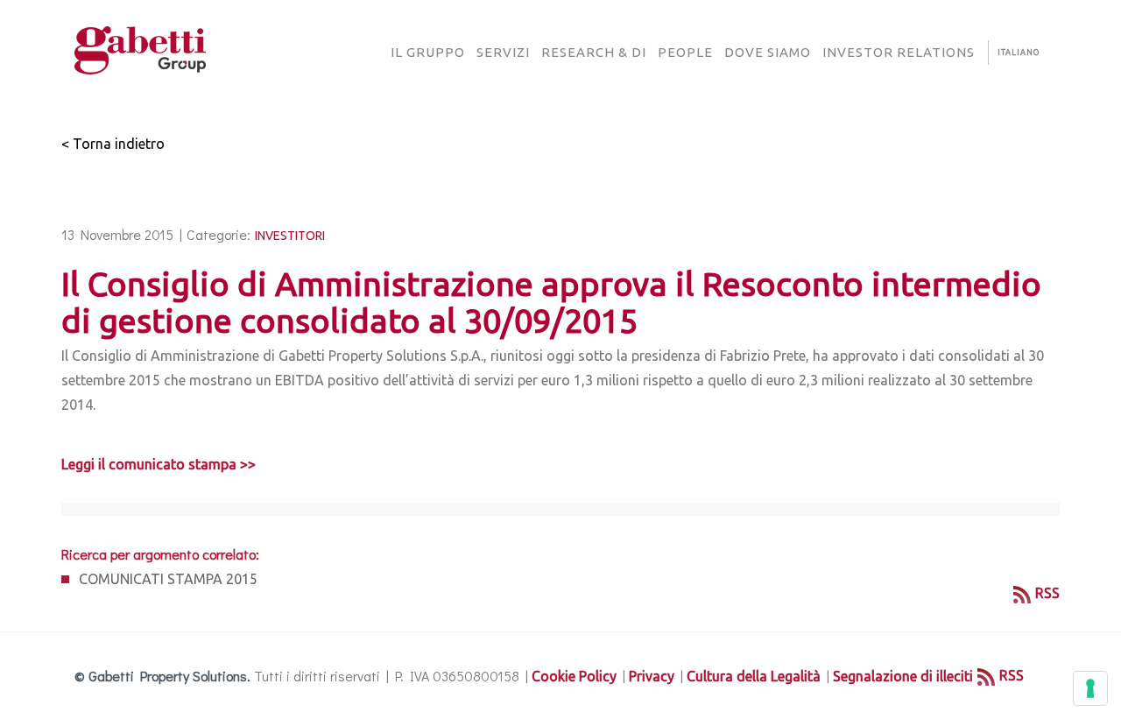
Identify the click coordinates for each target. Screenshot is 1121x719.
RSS (1047, 593)
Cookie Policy (574, 676)
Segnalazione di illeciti (903, 676)
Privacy (651, 676)
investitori (290, 236)
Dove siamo (767, 52)
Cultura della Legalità (754, 676)
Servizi (503, 52)
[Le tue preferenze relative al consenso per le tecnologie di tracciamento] (1090, 688)
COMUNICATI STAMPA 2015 (168, 579)
